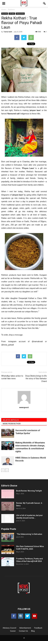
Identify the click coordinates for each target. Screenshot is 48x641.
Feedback (38, 628)
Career (13, 631)
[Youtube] (34, 616)
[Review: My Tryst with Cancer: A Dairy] (7, 506)
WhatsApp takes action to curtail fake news (12, 377)
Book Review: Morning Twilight (29, 491)
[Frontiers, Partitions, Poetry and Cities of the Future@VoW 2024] (7, 561)
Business (4, 13)
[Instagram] (20, 616)
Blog (33, 631)
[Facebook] (13, 616)
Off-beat (11, 13)
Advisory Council (9, 628)
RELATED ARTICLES (11, 420)
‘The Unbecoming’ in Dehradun (29, 534)
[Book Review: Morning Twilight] (7, 494)
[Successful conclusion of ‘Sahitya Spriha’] (7, 433)
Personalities (20, 13)
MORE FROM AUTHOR (12, 424)
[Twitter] (27, 616)
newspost (24, 407)
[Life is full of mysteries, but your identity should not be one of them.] (7, 518)
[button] (44, 3)
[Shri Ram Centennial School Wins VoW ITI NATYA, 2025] (7, 549)
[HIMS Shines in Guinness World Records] (7, 460)
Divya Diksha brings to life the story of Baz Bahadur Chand (36, 378)
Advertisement (25, 628)
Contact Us (23, 631)
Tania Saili (8, 32)
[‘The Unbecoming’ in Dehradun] (7, 537)
